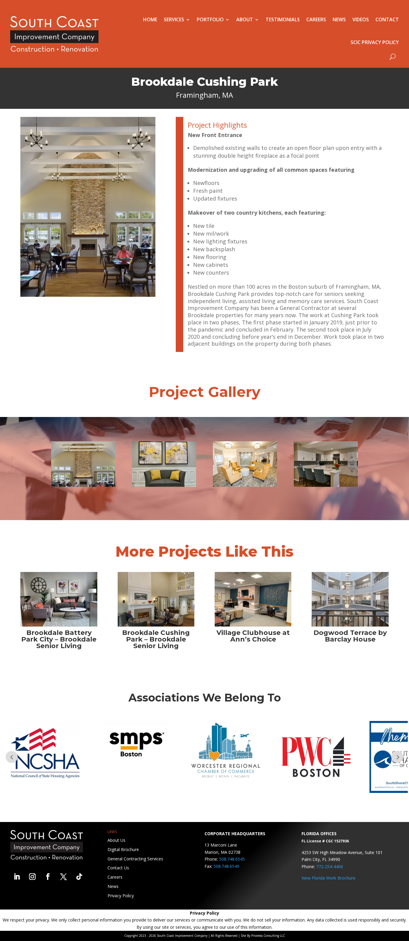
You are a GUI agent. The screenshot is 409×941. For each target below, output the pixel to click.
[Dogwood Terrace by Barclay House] (350, 599)
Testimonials (283, 19)
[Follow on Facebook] (47, 876)
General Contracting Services (135, 859)
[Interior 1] (164, 485)
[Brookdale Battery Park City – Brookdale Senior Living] (58, 599)
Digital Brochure (123, 849)
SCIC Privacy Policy (375, 42)
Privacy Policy (120, 895)
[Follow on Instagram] (32, 876)
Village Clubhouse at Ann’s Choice (253, 636)
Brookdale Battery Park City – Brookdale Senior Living (58, 639)
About (244, 19)
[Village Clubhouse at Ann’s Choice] (253, 599)
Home (150, 19)
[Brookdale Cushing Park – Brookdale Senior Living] (156, 599)
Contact (387, 19)
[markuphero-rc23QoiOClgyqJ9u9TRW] (83, 485)
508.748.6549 (226, 866)
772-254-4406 (329, 866)
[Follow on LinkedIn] (16, 876)
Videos (360, 19)
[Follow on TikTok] (79, 876)
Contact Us (118, 868)
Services (174, 19)
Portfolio (210, 19)
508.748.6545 (232, 859)
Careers (316, 19)
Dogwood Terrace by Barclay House (350, 636)
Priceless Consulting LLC (268, 936)
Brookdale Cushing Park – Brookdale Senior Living (156, 639)
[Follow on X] (63, 876)
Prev (12, 757)
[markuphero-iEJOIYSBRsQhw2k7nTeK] (326, 485)
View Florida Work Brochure (328, 878)
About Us (116, 840)
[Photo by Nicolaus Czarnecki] (245, 485)
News (339, 19)
